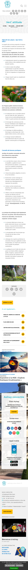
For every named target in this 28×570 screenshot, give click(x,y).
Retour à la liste (7, 302)
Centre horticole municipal (11, 327)
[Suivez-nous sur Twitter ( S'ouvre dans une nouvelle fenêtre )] (12, 428)
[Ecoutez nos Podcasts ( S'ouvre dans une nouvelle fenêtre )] (14, 433)
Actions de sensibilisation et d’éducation (11, 334)
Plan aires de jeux (8, 322)
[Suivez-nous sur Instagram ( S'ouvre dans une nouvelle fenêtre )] (19, 428)
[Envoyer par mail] (14, 293)
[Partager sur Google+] (16, 289)
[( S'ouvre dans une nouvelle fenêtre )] (13, 11)
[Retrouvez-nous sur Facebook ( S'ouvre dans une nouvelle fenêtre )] (8, 428)
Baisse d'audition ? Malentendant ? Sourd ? (14, 506)
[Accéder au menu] (25, 6)
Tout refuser (19, 565)
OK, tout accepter (10, 565)
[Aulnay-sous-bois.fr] (7, 4)
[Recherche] (22, 6)
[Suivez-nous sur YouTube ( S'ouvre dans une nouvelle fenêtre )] (15, 428)
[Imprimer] (21, 289)
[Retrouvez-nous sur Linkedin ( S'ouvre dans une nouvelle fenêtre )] (10, 433)
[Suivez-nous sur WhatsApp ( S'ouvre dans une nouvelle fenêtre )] (17, 433)
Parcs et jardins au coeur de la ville (11, 315)
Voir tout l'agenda (6, 351)
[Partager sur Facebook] (7, 289)
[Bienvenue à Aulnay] (14, 528)
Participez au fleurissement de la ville (11, 341)
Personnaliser (14, 568)
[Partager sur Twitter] (11, 289)
